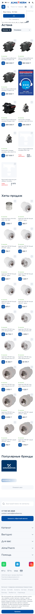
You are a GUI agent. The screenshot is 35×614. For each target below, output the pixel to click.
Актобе (10, 590)
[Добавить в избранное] (15, 40)
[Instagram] (31, 564)
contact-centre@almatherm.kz (11, 513)
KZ (8, 2)
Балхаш (4, 592)
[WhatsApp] (3, 564)
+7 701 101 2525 (8, 511)
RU (6, 2)
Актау (3, 590)
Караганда (21, 592)
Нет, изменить (14, 19)
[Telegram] (17, 564)
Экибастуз (12, 592)
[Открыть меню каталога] (3, 7)
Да (14, 16)
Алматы (17, 590)
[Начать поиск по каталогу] (8, 7)
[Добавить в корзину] (3, 63)
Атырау (30, 590)
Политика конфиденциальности (10, 577)
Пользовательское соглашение (9, 579)
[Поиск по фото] (26, 7)
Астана (23, 590)
